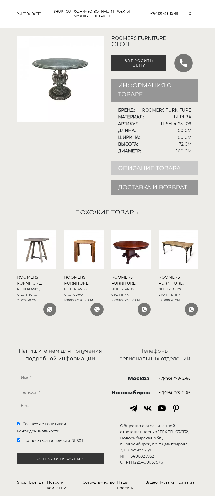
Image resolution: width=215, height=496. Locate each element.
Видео (151, 482)
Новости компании (56, 485)
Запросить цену (139, 63)
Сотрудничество (99, 482)
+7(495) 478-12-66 (164, 13)
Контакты (100, 16)
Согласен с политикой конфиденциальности (41, 427)
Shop (58, 11)
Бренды (36, 482)
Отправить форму (60, 459)
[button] (99, 40)
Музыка (81, 16)
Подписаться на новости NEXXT (51, 440)
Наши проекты (115, 11)
